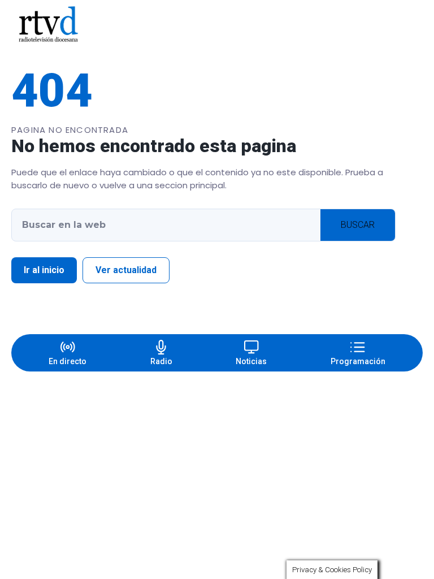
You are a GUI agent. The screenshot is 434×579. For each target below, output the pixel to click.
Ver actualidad (126, 270)
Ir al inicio (44, 270)
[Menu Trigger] (400, 24)
